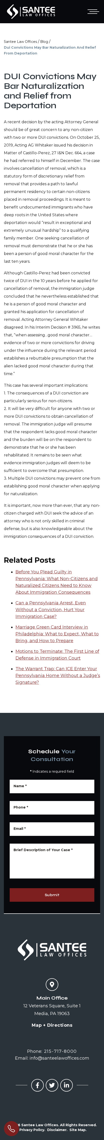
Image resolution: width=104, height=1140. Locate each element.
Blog (44, 41)
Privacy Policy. (32, 1130)
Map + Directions (52, 1025)
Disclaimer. (57, 1130)
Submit (52, 895)
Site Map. (78, 1130)
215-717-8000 (60, 1051)
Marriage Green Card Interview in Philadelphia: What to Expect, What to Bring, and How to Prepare (57, 633)
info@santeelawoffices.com (59, 1058)
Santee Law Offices (20, 41)
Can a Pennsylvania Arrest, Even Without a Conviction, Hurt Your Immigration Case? (50, 609)
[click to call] (11, 1128)
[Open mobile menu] (92, 11)
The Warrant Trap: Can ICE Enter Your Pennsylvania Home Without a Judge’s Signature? (57, 675)
